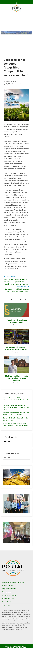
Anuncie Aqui (6, 605)
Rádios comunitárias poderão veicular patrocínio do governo (16, 348)
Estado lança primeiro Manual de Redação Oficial (16, 321)
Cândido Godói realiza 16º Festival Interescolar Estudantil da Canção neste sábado (16, 400)
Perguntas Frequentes (9, 589)
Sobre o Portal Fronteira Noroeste (13, 582)
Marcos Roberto (11, 81)
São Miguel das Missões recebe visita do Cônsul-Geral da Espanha (16, 378)
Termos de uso (7, 592)
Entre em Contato (8, 598)
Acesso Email (6, 602)
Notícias (21, 84)
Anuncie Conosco (7, 585)
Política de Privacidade (9, 595)
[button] (16, 2)
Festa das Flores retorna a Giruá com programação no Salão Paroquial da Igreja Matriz (16, 407)
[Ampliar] (27, 91)
